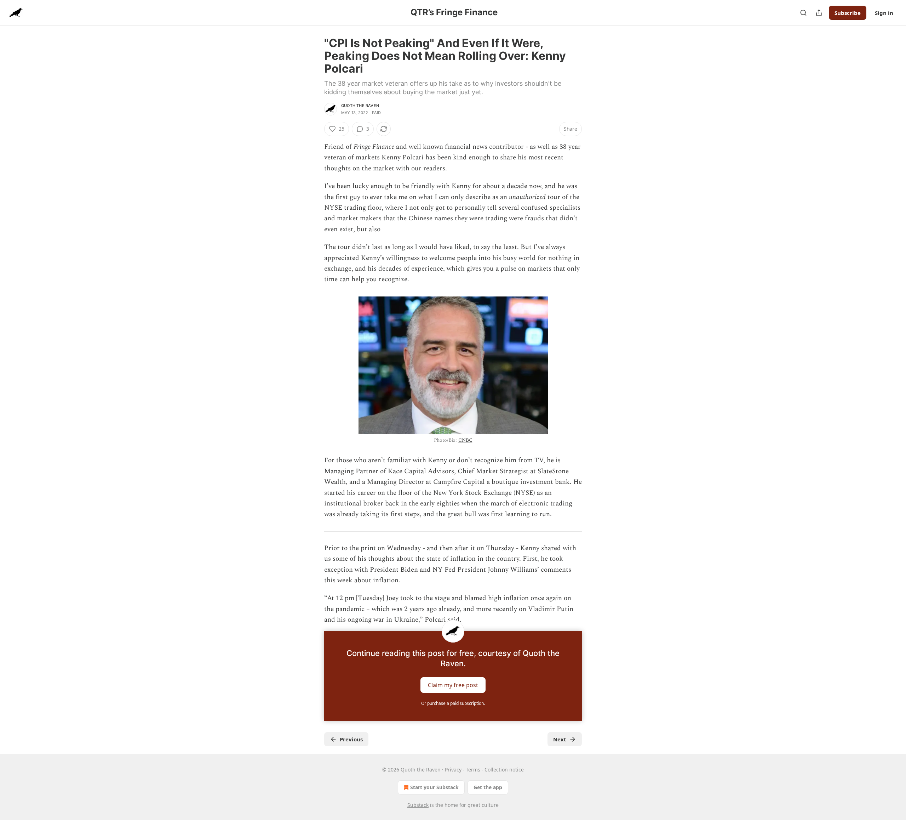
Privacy (453, 769)
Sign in (884, 12)
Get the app (488, 787)
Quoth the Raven (360, 105)
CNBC (465, 440)
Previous (351, 739)
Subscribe (848, 12)
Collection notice (504, 769)
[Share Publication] (819, 13)
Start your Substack (434, 787)
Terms (473, 769)
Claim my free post (453, 685)
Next (559, 739)
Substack (418, 805)
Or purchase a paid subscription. (453, 703)
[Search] (803, 13)
